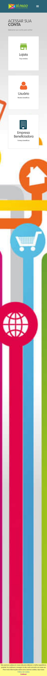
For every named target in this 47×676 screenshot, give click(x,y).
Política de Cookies (24, 672)
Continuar (23, 674)
